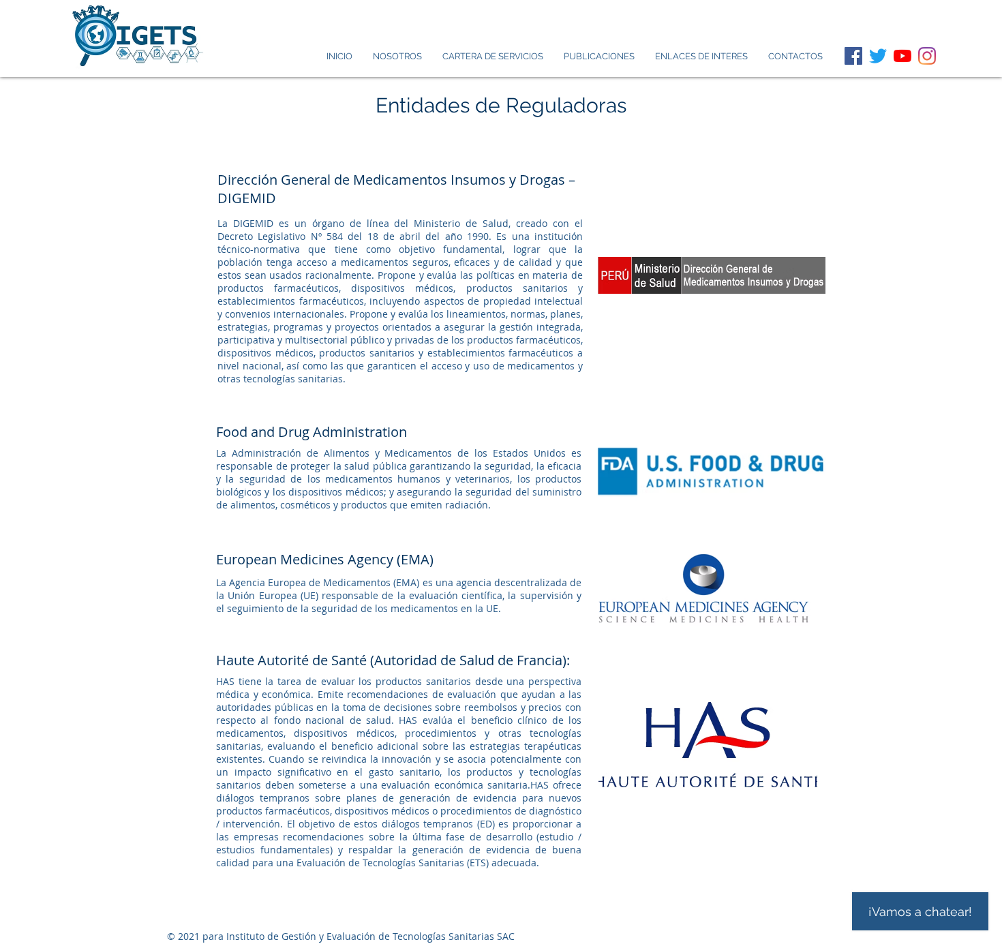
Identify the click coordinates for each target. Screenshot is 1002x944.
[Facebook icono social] (853, 56)
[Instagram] (927, 56)
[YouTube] (902, 56)
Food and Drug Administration (311, 432)
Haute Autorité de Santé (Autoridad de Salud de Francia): (393, 660)
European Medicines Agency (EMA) (325, 559)
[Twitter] (878, 56)
